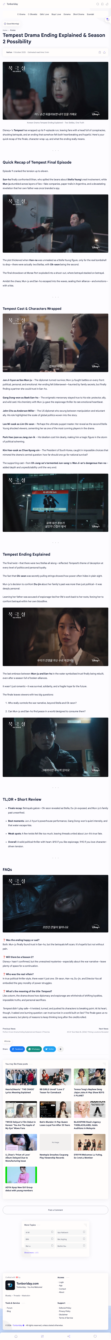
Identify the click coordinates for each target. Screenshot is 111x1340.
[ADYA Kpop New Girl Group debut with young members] (21, 1175)
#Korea (7, 1041)
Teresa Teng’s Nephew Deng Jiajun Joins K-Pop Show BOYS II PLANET (89, 1092)
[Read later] (100, 52)
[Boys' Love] (56, 14)
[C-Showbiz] (32, 14)
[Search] (98, 4)
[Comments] (95, 1336)
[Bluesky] (8, 1295)
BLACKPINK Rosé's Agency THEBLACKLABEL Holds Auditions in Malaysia (87, 1125)
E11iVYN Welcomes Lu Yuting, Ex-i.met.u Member (88, 1156)
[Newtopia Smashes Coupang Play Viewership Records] (55, 1142)
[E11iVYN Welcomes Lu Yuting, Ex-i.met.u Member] (89, 1142)
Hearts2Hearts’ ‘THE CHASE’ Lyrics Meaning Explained (19, 1091)
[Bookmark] (102, 4)
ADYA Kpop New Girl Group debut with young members (19, 1189)
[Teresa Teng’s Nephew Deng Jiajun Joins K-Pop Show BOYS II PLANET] (89, 1077)
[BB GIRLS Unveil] (55, 1077)
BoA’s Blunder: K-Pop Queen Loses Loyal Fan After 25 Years (55, 1123)
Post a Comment (55, 1210)
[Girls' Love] (44, 14)
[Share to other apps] (60, 1049)
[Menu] (42, 1336)
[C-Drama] (21, 14)
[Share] (69, 1336)
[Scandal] (90, 14)
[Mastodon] (26, 1295)
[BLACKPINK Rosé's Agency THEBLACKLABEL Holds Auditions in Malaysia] (89, 1109)
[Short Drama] (78, 14)
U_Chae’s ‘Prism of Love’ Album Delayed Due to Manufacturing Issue (17, 1157)
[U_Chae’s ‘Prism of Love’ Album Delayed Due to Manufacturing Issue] (21, 1142)
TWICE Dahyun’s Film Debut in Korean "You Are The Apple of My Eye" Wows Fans (20, 1125)
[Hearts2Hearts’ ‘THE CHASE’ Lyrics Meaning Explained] (21, 1077)
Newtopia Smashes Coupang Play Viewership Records (54, 1156)
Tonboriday (12, 4)
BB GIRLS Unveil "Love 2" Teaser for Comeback (52, 1091)
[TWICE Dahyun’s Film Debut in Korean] (21, 1109)
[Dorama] (67, 14)
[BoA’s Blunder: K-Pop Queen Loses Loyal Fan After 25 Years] (55, 1109)
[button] (107, 4)
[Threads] (16, 1295)
